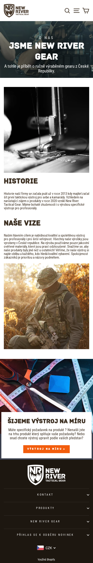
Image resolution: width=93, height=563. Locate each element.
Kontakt (45, 494)
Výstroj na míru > (46, 449)
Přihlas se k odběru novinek (45, 534)
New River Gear (45, 521)
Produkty (45, 508)
